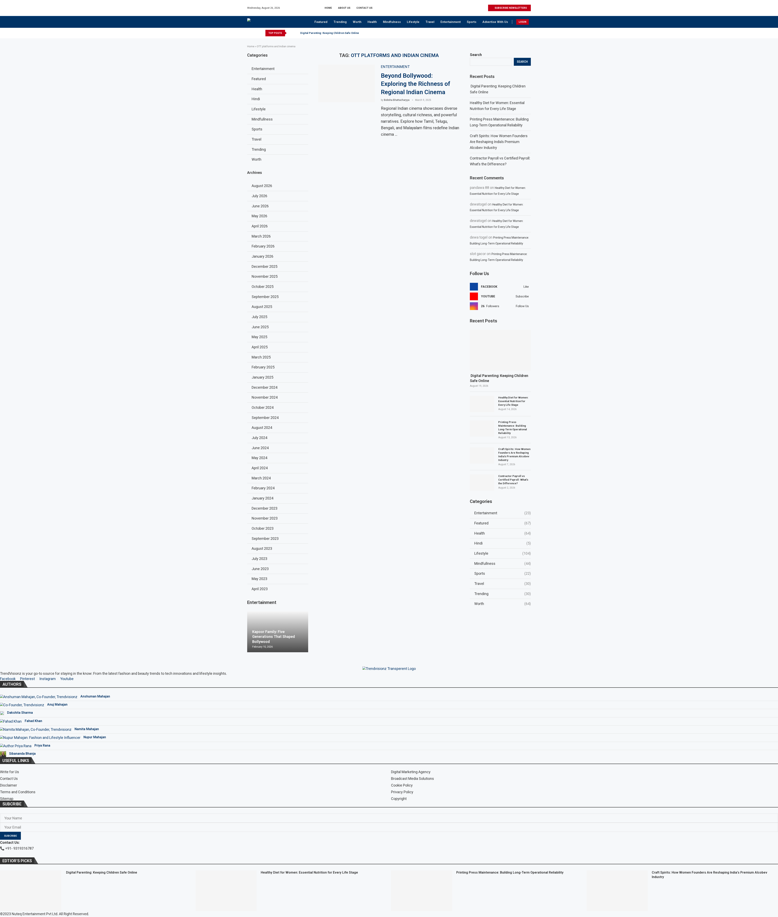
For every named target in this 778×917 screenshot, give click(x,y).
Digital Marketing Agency (411, 772)
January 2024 (262, 498)
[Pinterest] (475, 8)
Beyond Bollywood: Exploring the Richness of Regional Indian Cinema (415, 84)
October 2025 (263, 286)
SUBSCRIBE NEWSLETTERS (510, 7)
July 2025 (259, 317)
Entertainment (450, 22)
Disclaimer (8, 785)
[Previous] (290, 33)
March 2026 (261, 236)
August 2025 (262, 307)
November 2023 (265, 518)
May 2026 (259, 216)
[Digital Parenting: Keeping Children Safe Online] (500, 350)
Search (476, 55)
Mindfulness (392, 22)
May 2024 (259, 458)
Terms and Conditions (17, 792)
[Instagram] (470, 8)
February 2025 (263, 367)
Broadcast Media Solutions (412, 778)
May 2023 (259, 579)
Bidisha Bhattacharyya (396, 100)
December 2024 (264, 387)
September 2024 (265, 417)
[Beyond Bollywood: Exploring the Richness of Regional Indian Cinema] (346, 83)
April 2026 (260, 226)
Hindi (502, 543)
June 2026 (260, 206)
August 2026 (262, 186)
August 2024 (262, 427)
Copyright (399, 799)
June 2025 (260, 327)
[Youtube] (480, 8)
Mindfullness (502, 563)
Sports (471, 22)
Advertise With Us (495, 22)
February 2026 (263, 246)
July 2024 (259, 438)
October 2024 (263, 407)
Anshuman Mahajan (95, 696)
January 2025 (262, 377)
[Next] (296, 33)
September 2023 (265, 538)
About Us (344, 7)
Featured (320, 22)
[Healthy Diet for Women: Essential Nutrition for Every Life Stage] (482, 404)
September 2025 (265, 297)
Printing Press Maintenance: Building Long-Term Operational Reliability (512, 428)
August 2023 (262, 548)
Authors (11, 684)
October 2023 (263, 528)
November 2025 (265, 276)
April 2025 (260, 347)
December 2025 (264, 266)
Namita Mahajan (87, 729)
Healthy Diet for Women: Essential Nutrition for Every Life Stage (513, 401)
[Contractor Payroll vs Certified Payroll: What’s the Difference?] (482, 482)
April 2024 (260, 468)
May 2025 (259, 337)
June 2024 (260, 448)
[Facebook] (466, 8)
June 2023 (260, 569)
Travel (429, 22)
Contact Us (364, 7)
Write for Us (9, 772)
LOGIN (522, 21)
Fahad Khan (33, 721)
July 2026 (259, 196)
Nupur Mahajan (94, 737)
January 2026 (262, 256)
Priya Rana (42, 745)
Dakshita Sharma (20, 713)
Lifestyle (413, 22)
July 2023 (259, 558)
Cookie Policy (402, 785)
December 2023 (264, 508)
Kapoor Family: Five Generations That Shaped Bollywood (273, 637)
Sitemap (6, 799)
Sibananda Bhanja (22, 754)
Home (328, 7)
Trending (340, 22)
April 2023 (260, 589)
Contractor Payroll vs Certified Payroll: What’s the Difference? (513, 480)
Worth (357, 22)
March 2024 (261, 478)
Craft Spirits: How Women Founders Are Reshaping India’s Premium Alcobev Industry (499, 142)
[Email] (484, 8)
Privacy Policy (402, 792)
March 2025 (261, 357)
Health (372, 22)
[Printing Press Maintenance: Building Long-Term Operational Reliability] (482, 428)
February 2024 (263, 488)
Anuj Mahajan (57, 704)
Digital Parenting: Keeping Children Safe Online (329, 32)
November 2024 (265, 397)
